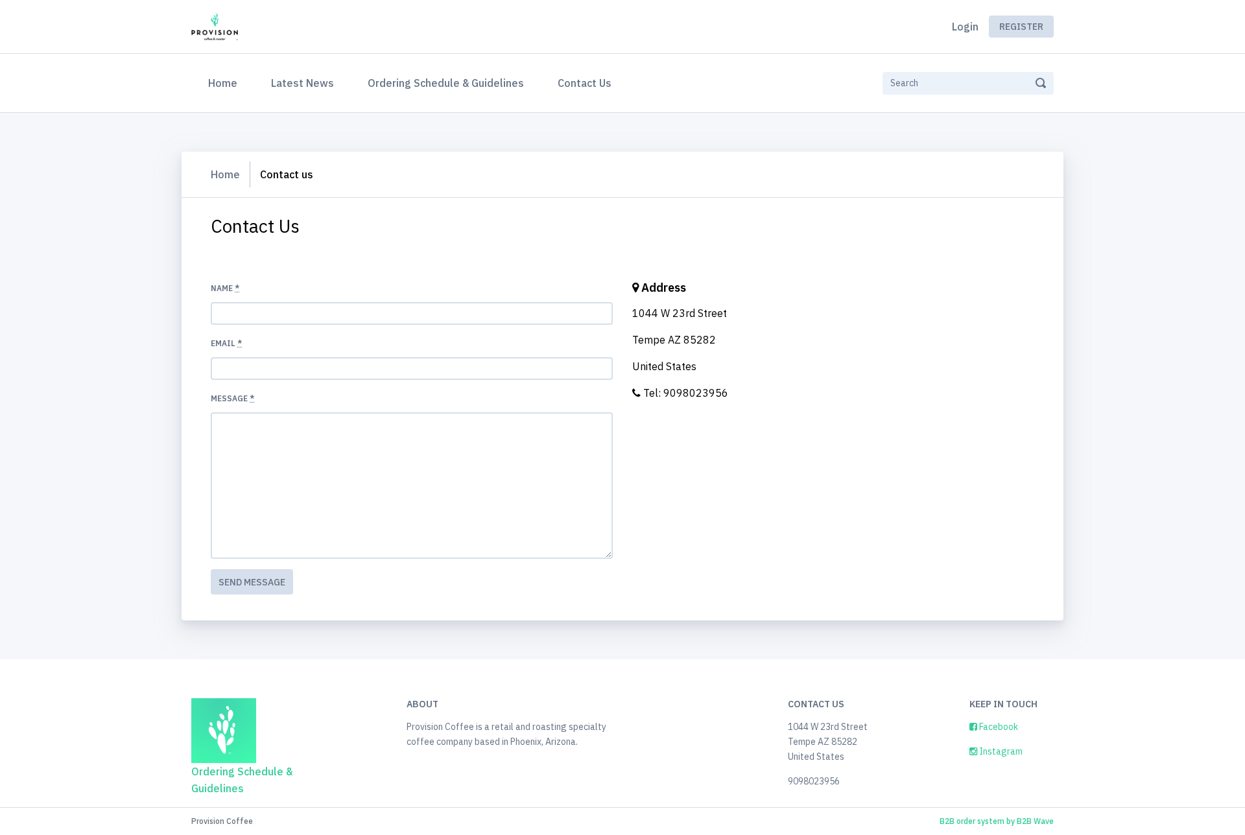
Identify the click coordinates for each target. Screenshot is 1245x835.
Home (225, 82)
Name (225, 288)
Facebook (997, 727)
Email (226, 343)
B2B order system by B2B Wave (997, 821)
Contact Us (584, 82)
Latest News (302, 82)
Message (232, 398)
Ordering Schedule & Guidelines (446, 82)
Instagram (1000, 751)
